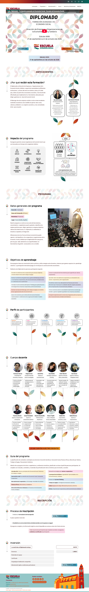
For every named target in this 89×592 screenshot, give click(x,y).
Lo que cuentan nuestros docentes (44, 448)
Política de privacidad (17, 590)
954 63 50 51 (13, 584)
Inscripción (22, 49)
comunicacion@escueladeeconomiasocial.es (19, 586)
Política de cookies (26, 590)
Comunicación (52, 6)
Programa (67, 49)
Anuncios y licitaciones (69, 6)
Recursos (78, 12)
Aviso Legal (8, 590)
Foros (59, 6)
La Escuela (34, 6)
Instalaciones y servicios (39, 582)
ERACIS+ (79, 6)
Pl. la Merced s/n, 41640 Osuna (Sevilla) (19, 582)
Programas (42, 6)
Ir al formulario (60, 516)
